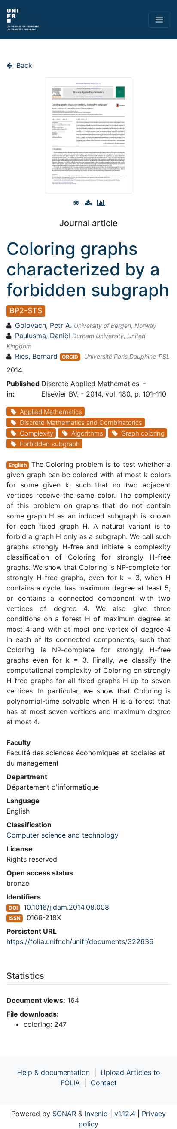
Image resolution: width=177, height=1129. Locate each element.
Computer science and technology (62, 835)
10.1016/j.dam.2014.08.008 (66, 907)
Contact (104, 1082)
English (18, 465)
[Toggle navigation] (159, 20)
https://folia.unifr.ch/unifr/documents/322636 (79, 941)
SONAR (64, 1113)
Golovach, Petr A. (43, 325)
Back (23, 65)
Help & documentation (53, 1072)
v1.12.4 (124, 1113)
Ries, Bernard (36, 356)
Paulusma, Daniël (42, 335)
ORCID (70, 357)
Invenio (96, 1113)
